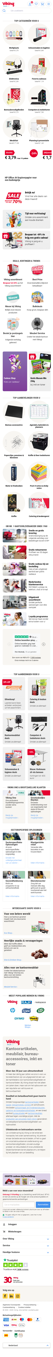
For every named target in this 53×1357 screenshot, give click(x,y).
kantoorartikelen (32, 1102)
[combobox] (26, 10)
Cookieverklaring (9, 1307)
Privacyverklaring (30, 1305)
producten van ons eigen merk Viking (21, 1119)
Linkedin (11, 1296)
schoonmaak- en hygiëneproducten (30, 1108)
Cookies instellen (24, 1307)
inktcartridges (18, 1105)
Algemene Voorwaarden (11, 1305)
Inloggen (12, 1224)
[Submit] (5, 10)
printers (27, 1105)
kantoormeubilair (35, 1113)
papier (8, 1105)
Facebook (5, 1296)
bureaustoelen (19, 1113)
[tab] (26, 1238)
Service (6, 1245)
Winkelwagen (14, 1231)
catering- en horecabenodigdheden (20, 1110)
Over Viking (8, 1238)
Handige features (11, 1252)
